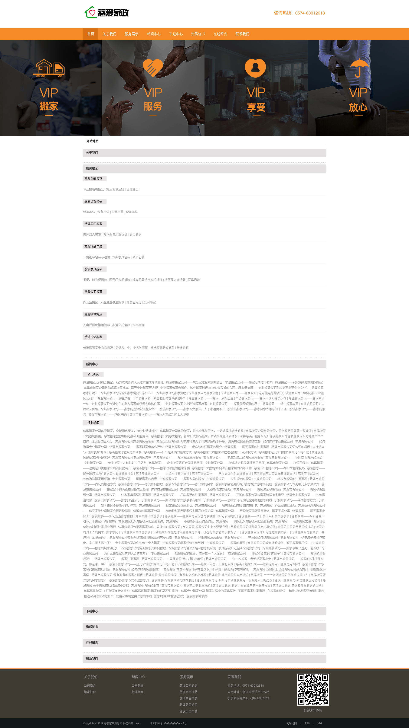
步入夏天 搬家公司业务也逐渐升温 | (206, 527)
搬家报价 (90, 692)
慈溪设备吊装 (93, 201)
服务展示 (131, 33)
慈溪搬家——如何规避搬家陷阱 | (113, 516)
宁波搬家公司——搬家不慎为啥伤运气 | (262, 398)
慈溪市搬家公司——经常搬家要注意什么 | (167, 505)
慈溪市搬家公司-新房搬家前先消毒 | (299, 580)
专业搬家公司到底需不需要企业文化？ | (284, 387)
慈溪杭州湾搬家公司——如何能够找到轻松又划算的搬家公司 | (174, 511)
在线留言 (220, 33)
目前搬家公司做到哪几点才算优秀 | (254, 527)
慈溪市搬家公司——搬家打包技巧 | (117, 500)
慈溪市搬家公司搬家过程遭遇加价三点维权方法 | (226, 452)
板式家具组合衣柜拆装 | (148, 279)
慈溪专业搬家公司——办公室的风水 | (190, 484)
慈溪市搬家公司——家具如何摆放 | (141, 484)
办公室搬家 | (91, 302)
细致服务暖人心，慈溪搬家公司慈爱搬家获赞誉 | (123, 441)
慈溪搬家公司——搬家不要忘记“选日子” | (256, 553)
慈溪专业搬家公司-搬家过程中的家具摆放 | (209, 591)
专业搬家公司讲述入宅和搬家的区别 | (193, 548)
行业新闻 (93, 422)
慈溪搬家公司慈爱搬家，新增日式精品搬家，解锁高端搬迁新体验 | (195, 436)
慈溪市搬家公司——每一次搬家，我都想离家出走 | (240, 559)
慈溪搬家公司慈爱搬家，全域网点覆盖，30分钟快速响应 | (121, 430)
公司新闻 (93, 374)
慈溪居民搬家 (93, 224)
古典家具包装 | (122, 257)
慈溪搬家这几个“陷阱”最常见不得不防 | (285, 452)
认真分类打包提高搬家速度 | (137, 527)
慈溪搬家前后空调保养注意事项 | (276, 473)
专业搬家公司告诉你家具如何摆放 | (144, 548)
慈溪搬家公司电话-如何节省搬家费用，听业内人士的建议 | (236, 580)
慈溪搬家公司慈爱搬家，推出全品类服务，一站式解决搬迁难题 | (203, 430)
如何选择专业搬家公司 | (279, 441)
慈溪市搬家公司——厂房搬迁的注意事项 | (181, 494)
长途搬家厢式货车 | (163, 347)
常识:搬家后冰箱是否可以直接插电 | (142, 521)
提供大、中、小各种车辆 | (132, 347)
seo (138, 723)
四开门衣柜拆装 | (120, 279)
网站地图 (292, 723)
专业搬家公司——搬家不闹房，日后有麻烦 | (206, 564)
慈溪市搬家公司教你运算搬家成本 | (107, 387)
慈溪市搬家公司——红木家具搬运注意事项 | (123, 494)
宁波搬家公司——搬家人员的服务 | (182, 478)
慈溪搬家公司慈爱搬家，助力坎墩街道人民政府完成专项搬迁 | (124, 382)
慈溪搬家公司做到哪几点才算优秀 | (297, 484)
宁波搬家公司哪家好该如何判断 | (184, 543)
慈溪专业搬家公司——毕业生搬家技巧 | (280, 468)
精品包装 (138, 257)
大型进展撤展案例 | (113, 302)
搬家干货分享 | (282, 511)
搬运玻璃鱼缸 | (116, 189)
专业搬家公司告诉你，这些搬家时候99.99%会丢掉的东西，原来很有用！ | (209, 387)
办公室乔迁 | (135, 302)
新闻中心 (154, 33)
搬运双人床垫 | (93, 234)
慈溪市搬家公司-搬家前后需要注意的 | (187, 585)
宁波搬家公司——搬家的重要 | (227, 543)
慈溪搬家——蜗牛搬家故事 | (281, 403)
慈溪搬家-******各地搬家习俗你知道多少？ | (281, 575)
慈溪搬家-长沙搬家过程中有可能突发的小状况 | (177, 575)
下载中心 (176, 33)
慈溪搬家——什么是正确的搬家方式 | (169, 452)
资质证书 (198, 33)
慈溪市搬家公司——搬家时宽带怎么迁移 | (137, 446)
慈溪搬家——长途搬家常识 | (294, 521)
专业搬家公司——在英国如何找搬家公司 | (252, 537)
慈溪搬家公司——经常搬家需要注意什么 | (244, 511)
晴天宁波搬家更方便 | (145, 387)
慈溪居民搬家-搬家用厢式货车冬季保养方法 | (243, 585)
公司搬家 (150, 302)
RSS (307, 723)
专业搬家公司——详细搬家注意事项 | (199, 537)
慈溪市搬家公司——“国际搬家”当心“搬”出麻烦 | (173, 559)
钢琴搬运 (138, 325)
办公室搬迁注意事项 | (150, 516)
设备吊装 (132, 212)
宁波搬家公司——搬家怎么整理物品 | (258, 489)
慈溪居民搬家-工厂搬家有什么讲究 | (108, 591)
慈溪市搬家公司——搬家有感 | (109, 414)
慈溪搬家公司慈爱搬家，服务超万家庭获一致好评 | (280, 430)
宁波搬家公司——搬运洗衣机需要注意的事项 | (236, 462)
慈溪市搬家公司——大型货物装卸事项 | (206, 489)
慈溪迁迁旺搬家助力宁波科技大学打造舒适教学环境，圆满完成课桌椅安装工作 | (209, 441)
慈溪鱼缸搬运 (93, 178)
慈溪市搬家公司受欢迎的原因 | (292, 446)
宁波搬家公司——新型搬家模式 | (296, 500)
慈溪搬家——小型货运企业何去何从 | (191, 521)
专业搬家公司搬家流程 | (172, 393)
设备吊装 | (90, 212)
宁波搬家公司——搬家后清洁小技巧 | (250, 382)
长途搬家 (183, 347)
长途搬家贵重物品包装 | (99, 347)
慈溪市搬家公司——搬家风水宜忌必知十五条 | (258, 409)
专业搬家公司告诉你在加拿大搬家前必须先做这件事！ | (128, 403)
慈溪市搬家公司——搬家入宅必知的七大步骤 (159, 414)
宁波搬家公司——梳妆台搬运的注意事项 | (281, 478)
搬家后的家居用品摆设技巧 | (297, 527)
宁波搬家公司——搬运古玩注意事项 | (178, 457)
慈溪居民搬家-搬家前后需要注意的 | (156, 591)
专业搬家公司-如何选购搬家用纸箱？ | (137, 569)
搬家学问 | (113, 532)
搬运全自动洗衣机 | (116, 234)
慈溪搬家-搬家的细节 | (146, 585)
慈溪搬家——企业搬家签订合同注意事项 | (177, 462)
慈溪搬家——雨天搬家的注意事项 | (247, 446)
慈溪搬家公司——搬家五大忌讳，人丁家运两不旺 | (193, 409)
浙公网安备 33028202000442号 (167, 723)
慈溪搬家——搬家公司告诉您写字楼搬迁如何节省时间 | (202, 516)
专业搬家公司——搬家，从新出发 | (212, 398)
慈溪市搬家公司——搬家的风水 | (289, 462)
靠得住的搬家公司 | (169, 527)
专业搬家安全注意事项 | (137, 532)
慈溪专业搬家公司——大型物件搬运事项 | (164, 473)
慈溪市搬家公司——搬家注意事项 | (117, 559)
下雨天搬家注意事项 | (252, 591)
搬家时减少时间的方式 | (170, 596)
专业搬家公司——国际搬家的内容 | (135, 478)
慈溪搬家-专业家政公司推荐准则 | (174, 580)
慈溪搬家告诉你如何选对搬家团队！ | (267, 532)
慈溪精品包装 (93, 246)
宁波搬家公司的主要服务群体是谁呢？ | (162, 398)
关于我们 (109, 33)
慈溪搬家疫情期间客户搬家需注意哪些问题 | (244, 484)
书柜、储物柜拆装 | (96, 279)
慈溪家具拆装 (93, 269)
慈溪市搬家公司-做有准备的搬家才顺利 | (118, 575)
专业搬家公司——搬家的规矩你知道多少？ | (129, 409)
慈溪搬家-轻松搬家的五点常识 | (230, 575)
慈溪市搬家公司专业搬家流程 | (132, 457)
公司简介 (90, 685)
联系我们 (242, 33)
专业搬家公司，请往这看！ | (116, 398)
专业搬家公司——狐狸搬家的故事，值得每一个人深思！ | (189, 553)
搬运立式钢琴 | (122, 325)
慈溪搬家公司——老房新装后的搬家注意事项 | (234, 457)
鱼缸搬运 (132, 189)
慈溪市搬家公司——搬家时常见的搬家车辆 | (162, 468)
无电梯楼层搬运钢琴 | (97, 325)
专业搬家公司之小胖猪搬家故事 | (187, 403)
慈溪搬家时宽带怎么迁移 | (126, 452)
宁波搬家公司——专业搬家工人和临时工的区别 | (116, 462)
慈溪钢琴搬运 (93, 314)
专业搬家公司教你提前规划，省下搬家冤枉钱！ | (280, 543)
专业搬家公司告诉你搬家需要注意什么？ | (128, 393)
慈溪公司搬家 (93, 291)
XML (320, 723)
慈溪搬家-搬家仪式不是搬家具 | (130, 580)
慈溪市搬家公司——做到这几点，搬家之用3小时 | (269, 564)
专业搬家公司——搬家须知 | (240, 393)
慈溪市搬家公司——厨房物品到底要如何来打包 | (227, 505)
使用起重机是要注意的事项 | (135, 596)
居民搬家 (135, 234)
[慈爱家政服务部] (111, 14)
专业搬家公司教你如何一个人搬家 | (138, 543)
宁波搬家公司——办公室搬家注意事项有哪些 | (172, 500)
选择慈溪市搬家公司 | (165, 489)
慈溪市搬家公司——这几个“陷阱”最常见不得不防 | (143, 564)
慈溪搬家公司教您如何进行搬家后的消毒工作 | (223, 468)
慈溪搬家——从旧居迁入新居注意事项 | (265, 516)
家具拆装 (194, 279)
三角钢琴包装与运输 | (97, 257)
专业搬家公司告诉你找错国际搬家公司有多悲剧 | (141, 537)
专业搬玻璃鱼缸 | (94, 189)
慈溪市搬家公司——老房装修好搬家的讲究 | (194, 446)
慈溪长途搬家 (93, 337)
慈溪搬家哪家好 (196, 596)
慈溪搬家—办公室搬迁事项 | (279, 505)
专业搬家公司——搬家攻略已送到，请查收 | (291, 548)
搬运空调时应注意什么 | (100, 596)
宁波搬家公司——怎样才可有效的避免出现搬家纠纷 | (238, 500)
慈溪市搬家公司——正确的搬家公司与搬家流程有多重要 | (247, 494)
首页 (90, 33)
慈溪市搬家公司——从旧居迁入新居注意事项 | (223, 473)
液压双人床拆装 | (176, 279)
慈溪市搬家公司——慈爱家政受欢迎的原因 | (195, 382)
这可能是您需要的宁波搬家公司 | (281, 393)
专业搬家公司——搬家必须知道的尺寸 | (235, 403)
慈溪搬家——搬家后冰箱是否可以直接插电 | (245, 521)
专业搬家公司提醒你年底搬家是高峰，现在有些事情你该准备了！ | (197, 532)
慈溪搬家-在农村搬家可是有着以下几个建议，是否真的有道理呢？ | (208, 569)
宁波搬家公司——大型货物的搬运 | (229, 478)
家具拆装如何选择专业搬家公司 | (240, 548)
